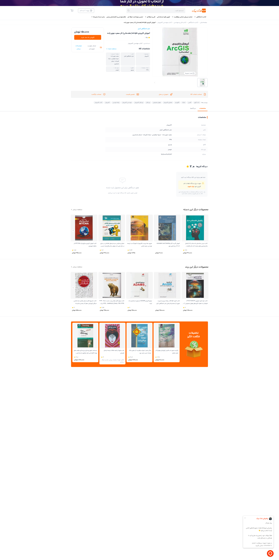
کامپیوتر (107, 102)
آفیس (189, 102)
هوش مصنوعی (157, 102)
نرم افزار (148, 102)
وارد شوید (191, 186)
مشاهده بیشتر (77, 209)
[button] (73, 230)
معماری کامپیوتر (168, 102)
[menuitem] (200, 17)
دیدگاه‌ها (193, 108)
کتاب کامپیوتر (98, 102)
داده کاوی (196, 102)
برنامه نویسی (116, 102)
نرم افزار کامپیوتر (139, 102)
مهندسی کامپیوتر (127, 102)
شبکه (183, 102)
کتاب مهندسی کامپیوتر (135, 43)
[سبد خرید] (72, 10)
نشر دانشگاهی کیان (144, 29)
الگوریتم (177, 102)
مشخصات (202, 108)
